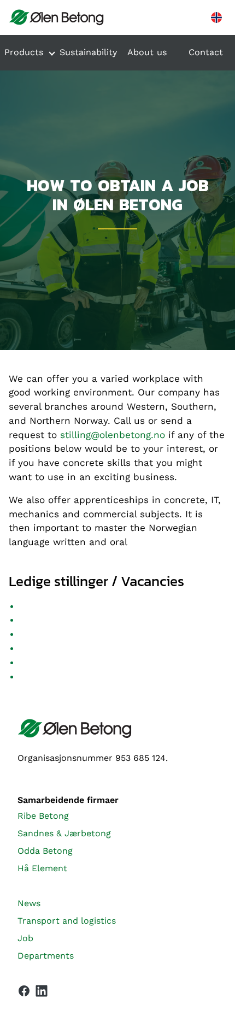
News (28, 903)
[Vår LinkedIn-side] (41, 993)
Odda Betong (45, 851)
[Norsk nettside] (216, 17)
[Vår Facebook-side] (24, 990)
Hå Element (42, 868)
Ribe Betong (43, 816)
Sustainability (88, 52)
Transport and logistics (66, 920)
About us (147, 52)
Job (25, 938)
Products (23, 52)
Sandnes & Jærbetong (64, 833)
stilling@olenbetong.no (112, 434)
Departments (45, 955)
